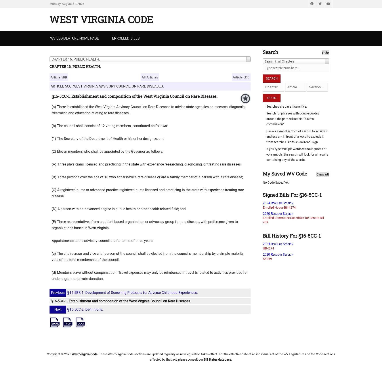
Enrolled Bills (126, 38)
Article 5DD (241, 77)
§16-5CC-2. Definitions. (78, 309)
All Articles (150, 77)
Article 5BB (59, 77)
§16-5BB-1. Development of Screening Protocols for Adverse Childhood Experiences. (124, 293)
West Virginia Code (101, 19)
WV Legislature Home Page (74, 38)
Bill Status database (217, 359)
